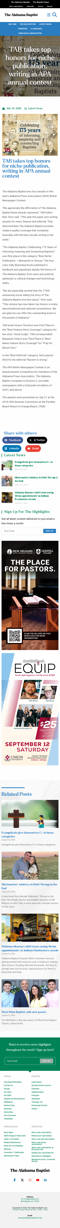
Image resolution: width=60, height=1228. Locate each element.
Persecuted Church (39, 1105)
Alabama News (38, 1092)
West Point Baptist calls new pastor (24, 1012)
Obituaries (36, 1099)
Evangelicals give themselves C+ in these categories (34, 464)
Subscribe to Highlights (41, 1156)
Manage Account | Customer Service (43, 1160)
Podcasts (35, 1095)
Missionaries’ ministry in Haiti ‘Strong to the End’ (36, 479)
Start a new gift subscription (43, 1139)
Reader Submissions (12, 1142)
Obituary (7, 1149)
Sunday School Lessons (41, 1085)
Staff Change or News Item (15, 1136)
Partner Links (9, 1105)
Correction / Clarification (14, 1152)
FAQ (45, 1210)
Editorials (35, 1089)
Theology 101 (37, 1102)
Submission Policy (11, 1156)
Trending (22, 29)
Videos (34, 1109)
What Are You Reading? (13, 1146)
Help (40, 1210)
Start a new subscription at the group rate (42, 1148)
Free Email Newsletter (30, 33)
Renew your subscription (42, 1136)
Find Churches (10, 1115)
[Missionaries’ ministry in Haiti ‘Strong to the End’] (7, 481)
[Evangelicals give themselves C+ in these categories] (7, 465)
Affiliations (8, 1102)
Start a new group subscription (39, 1143)
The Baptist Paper (41, 2)
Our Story (8, 1092)
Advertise (8, 1109)
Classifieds (36, 29)
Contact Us (8, 1085)
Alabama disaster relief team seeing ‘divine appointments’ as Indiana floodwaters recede (34, 496)
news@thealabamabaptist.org (30, 1218)
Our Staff (7, 1095)
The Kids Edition (28, 24)
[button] (54, 15)
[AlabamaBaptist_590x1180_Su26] (30, 709)
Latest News (45, 24)
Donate (7, 1089)
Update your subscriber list (43, 1153)
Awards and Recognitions (14, 1099)
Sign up (50, 531)
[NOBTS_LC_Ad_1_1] (30, 595)
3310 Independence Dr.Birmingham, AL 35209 (30, 1200)
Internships (8, 1112)
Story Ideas (8, 1132)
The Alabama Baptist (20, 2)
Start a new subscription (41, 1132)
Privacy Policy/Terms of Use (24, 1210)
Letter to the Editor (11, 1139)
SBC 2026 (12, 24)
